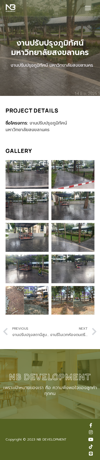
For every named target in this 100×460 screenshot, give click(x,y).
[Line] (90, 453)
